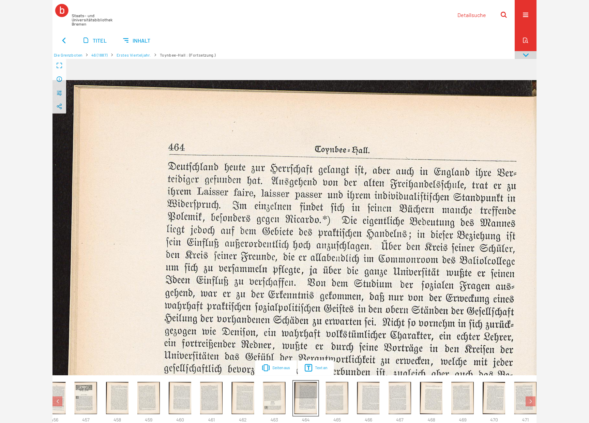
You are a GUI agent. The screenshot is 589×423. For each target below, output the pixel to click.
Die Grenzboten (68, 54)
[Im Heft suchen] (526, 40)
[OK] (504, 14)
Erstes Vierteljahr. (134, 54)
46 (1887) (99, 54)
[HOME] (84, 14)
